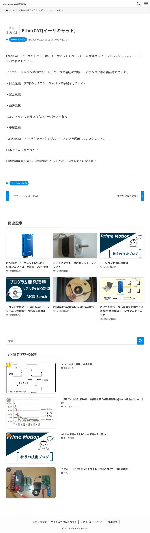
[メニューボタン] (146, 3)
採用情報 (112, 521)
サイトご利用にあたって (64, 521)
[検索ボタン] (139, 3)
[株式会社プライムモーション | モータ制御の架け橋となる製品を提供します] (14, 3)
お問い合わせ (40, 521)
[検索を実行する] (140, 341)
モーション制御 (18, 39)
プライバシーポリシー (92, 521)
